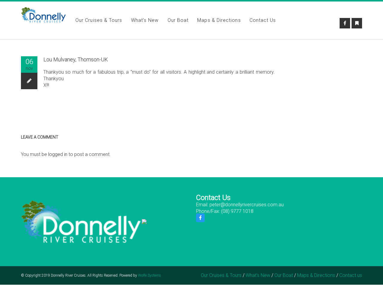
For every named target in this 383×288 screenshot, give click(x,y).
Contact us (263, 20)
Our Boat (178, 20)
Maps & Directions (219, 20)
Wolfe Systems (149, 275)
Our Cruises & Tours (98, 20)
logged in (57, 154)
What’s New (145, 20)
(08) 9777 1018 (237, 211)
